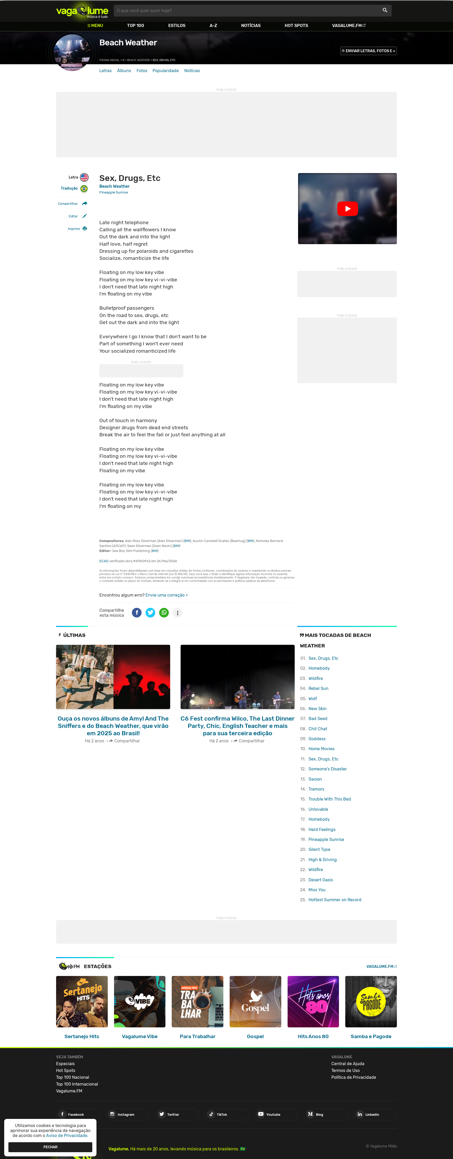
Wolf (313, 698)
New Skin (318, 708)
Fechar (50, 1147)
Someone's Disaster (328, 768)
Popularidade (166, 70)
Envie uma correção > (166, 595)
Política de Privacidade (353, 1077)
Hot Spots (296, 25)
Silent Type (319, 849)
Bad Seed (318, 718)
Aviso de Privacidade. (67, 1135)
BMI (187, 541)
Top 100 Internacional (77, 1084)
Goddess (317, 738)
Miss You (317, 889)
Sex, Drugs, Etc (323, 658)
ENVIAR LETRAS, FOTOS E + (370, 51)
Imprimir (74, 229)
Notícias (251, 25)
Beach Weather (128, 42)
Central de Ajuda (347, 1063)
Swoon (315, 779)
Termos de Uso (345, 1070)
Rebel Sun (318, 688)
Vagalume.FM (347, 25)
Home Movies (322, 748)
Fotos (142, 70)
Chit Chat (318, 728)
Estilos (176, 25)
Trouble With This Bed (330, 799)
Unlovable (318, 809)
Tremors (316, 789)
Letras (105, 70)
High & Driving (323, 859)
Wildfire (316, 678)
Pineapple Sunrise (326, 839)
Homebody (319, 668)
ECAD (104, 561)
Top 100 (135, 25)
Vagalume (82, 10)
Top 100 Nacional (72, 1077)
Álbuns (124, 70)
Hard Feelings (322, 829)
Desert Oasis (321, 879)
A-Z (213, 25)
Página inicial (109, 60)
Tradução (69, 188)
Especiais (65, 1063)
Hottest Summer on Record (335, 899)
